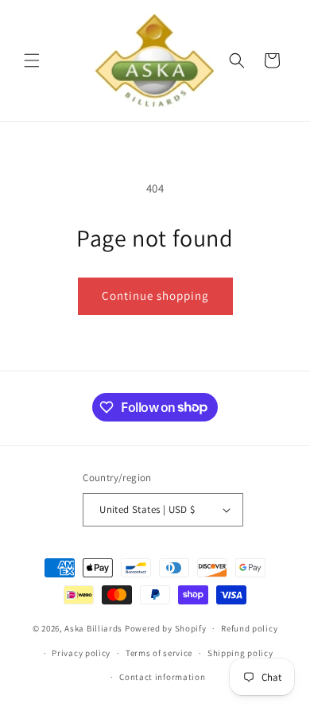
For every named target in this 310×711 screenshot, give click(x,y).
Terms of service (159, 653)
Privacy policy (81, 653)
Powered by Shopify (166, 628)
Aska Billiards (93, 628)
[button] (31, 60)
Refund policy (249, 628)
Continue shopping (155, 295)
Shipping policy (240, 653)
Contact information (162, 676)
